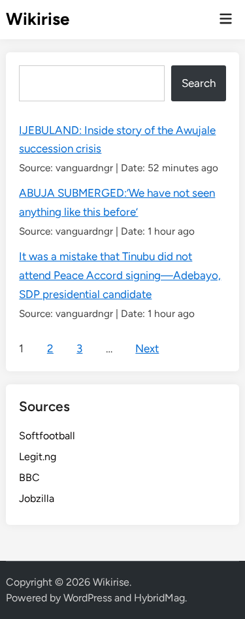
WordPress (87, 598)
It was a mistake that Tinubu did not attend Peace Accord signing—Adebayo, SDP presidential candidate (120, 275)
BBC (29, 477)
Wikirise (37, 18)
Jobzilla (36, 498)
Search (199, 83)
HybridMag (159, 598)
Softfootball (47, 435)
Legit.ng (37, 456)
